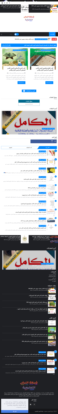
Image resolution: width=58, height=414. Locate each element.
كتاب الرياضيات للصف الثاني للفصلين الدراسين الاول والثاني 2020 (34, 341)
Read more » (48, 82)
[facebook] (9, 3)
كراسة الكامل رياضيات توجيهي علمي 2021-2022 (44, 130)
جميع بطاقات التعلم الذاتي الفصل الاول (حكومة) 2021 (36, 302)
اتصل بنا (54, 281)
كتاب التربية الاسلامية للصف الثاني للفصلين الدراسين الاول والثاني (34, 334)
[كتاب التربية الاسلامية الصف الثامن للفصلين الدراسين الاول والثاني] (15, 59)
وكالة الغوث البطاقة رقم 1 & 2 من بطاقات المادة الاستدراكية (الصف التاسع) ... (32, 309)
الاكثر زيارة (47, 147)
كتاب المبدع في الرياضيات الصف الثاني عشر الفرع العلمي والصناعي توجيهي (31, 153)
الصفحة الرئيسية (52, 274)
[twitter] (7, 3)
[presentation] (57, 8)
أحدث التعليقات (29, 147)
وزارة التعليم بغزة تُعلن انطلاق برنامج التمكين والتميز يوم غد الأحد (33, 220)
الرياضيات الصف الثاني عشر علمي (48, 128)
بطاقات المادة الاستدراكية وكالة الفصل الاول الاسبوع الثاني (37, 39)
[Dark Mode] (16, 34)
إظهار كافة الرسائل (6, 45)
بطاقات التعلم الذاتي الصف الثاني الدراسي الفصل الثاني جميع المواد (34, 320)
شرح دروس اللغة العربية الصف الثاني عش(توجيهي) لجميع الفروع (33, 203)
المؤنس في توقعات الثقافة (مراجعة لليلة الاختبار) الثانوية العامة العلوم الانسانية (31, 212)
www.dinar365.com (29, 104)
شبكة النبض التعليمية (39, 411)
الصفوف (10, 147)
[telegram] (2, 3)
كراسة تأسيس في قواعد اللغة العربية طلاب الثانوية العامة (35, 179)
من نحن (54, 278)
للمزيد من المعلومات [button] (21, 407)
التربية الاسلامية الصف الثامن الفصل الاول (47, 50)
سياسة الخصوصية (52, 279)
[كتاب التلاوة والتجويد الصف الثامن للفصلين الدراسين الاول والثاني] (43, 59)
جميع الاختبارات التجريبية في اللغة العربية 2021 (37, 187)
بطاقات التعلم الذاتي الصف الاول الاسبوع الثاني (10, 5)
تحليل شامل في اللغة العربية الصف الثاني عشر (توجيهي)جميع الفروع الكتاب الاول (30, 162)
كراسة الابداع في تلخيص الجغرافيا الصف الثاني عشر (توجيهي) (34, 195)
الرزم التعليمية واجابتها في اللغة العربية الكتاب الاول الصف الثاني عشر (32, 228)
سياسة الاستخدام (52, 276)
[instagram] (5, 3)
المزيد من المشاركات (30, 90)
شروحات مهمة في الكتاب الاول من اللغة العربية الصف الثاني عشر (33, 170)
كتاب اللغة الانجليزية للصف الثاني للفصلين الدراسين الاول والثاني (34, 327)
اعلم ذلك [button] (15, 411)
